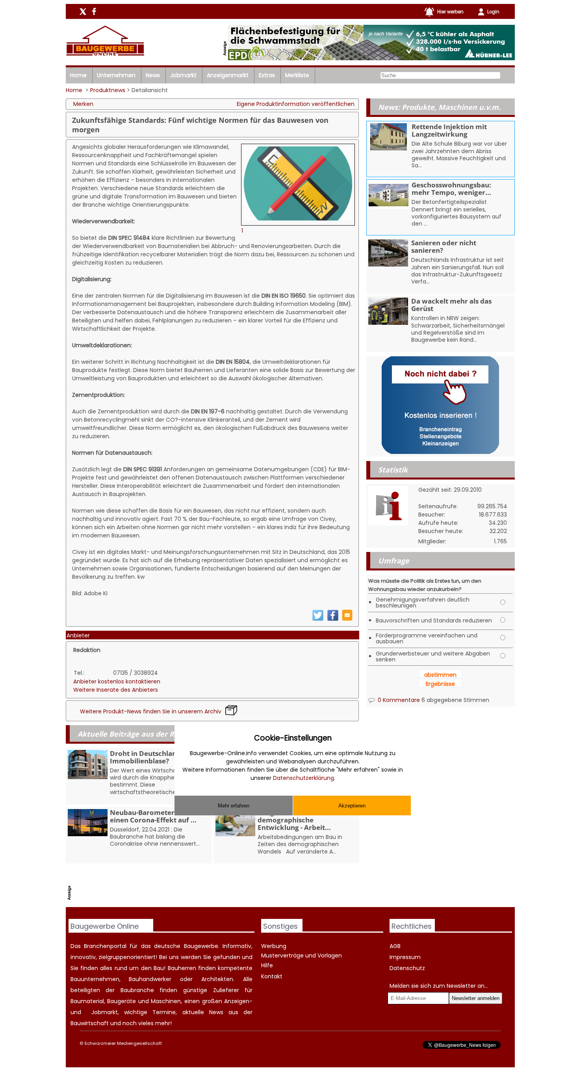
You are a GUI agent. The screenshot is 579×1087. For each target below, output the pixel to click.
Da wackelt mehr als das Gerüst (451, 304)
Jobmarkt (183, 75)
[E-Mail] (347, 619)
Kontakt (271, 976)
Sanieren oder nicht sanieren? (443, 246)
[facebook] (333, 619)
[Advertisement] (217, 887)
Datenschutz (407, 968)
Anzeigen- (238, 1001)
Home (78, 75)
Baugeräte (121, 1001)
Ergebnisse (440, 684)
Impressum (405, 957)
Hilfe (267, 965)
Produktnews (107, 90)
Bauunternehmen (95, 979)
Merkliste (297, 75)
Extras (267, 75)
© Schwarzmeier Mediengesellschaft (121, 1043)
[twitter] (318, 619)
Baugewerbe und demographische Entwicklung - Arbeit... (294, 820)
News (153, 75)
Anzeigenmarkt (228, 75)
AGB (395, 946)
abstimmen (440, 675)
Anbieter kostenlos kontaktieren (116, 681)
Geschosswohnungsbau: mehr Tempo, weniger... (451, 188)
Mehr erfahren (233, 805)
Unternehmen (116, 75)
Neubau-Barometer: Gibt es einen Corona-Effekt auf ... (155, 816)
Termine (164, 1012)
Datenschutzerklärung (303, 778)
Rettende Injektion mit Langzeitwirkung (449, 130)
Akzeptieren (352, 805)
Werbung (273, 946)
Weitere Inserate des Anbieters (115, 690)
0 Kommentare (398, 700)
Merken (83, 104)
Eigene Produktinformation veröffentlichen (295, 104)
